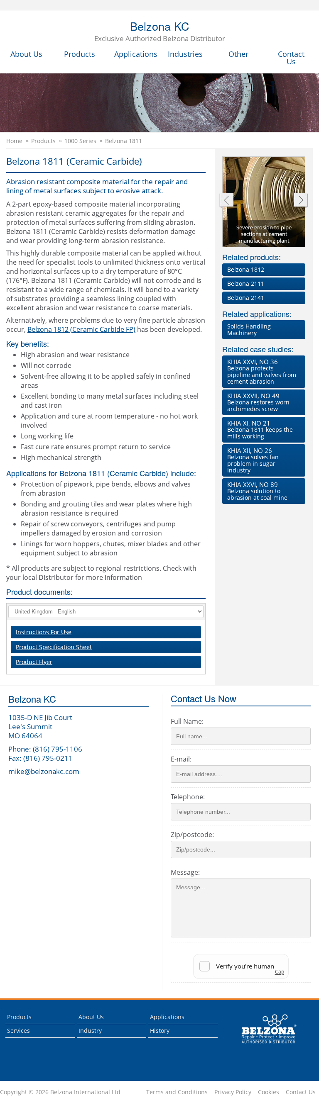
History (159, 1030)
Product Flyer (34, 662)
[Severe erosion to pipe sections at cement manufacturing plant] (264, 202)
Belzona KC (159, 32)
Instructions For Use (43, 632)
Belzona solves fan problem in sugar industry (253, 460)
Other (238, 54)
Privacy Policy (232, 1092)
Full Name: (187, 721)
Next (301, 201)
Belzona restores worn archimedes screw (258, 402)
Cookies (268, 1092)
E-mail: (181, 759)
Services (18, 1030)
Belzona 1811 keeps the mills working (260, 429)
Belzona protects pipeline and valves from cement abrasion (261, 371)
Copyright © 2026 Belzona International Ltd (60, 1092)
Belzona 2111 (245, 283)
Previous (226, 201)
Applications (135, 54)
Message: (185, 872)
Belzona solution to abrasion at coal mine (257, 490)
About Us (26, 54)
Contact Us (291, 57)
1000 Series (80, 141)
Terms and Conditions (177, 1092)
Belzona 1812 (245, 269)
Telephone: (188, 797)
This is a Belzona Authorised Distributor (263, 1045)
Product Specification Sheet (54, 647)
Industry (90, 1030)
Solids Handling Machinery (249, 329)
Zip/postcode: (192, 834)
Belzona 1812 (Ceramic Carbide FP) (81, 329)
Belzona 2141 (245, 298)
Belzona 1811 (123, 141)
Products (79, 54)
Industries (185, 54)
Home (14, 141)
